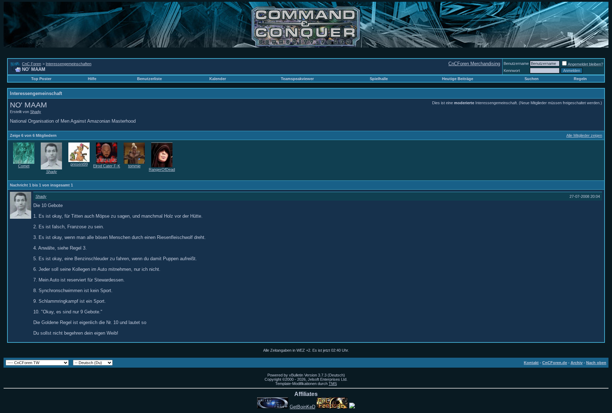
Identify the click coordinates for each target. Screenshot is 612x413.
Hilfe (92, 79)
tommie (134, 166)
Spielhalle (379, 79)
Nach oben (596, 363)
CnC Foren (31, 64)
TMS (333, 383)
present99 (79, 164)
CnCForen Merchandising (474, 63)
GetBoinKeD (302, 406)
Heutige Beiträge (457, 79)
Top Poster (41, 79)
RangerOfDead (162, 169)
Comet (23, 166)
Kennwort (512, 70)
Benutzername (516, 63)
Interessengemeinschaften (68, 64)
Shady (35, 112)
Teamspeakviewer (297, 79)
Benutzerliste (149, 79)
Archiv (577, 363)
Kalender (217, 79)
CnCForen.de (554, 363)
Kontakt (531, 363)
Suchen (532, 79)
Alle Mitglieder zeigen (584, 135)
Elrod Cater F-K (106, 166)
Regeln (580, 79)
